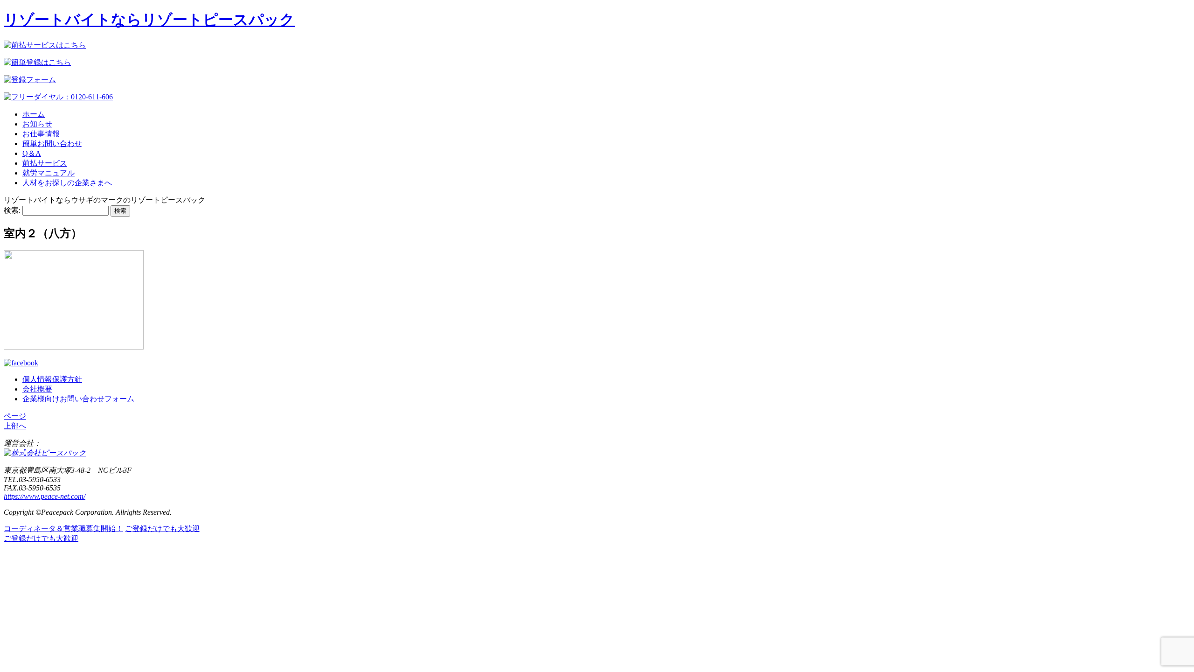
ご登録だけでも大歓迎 (162, 528)
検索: (12, 210)
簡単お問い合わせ (52, 143)
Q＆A (31, 153)
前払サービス (44, 163)
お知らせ (37, 124)
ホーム (33, 114)
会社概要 (37, 389)
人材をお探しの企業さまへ (67, 183)
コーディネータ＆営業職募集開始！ (63, 528)
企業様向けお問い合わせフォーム (78, 399)
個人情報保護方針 (52, 379)
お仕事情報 (41, 134)
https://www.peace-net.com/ (44, 496)
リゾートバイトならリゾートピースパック (149, 19)
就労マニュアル (48, 173)
